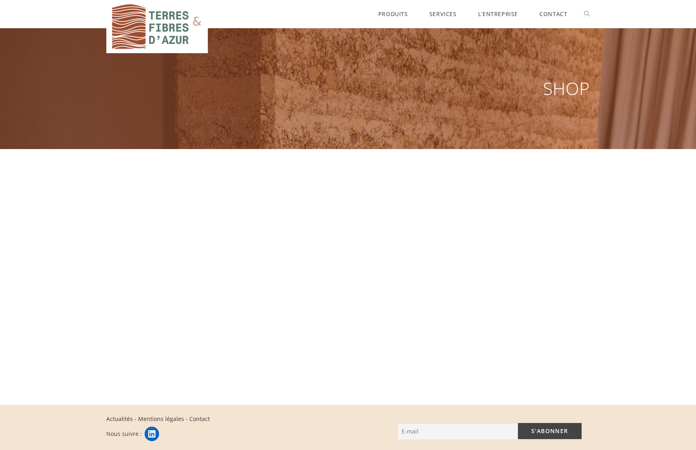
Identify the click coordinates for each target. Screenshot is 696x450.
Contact (199, 419)
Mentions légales (161, 419)
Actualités (119, 419)
